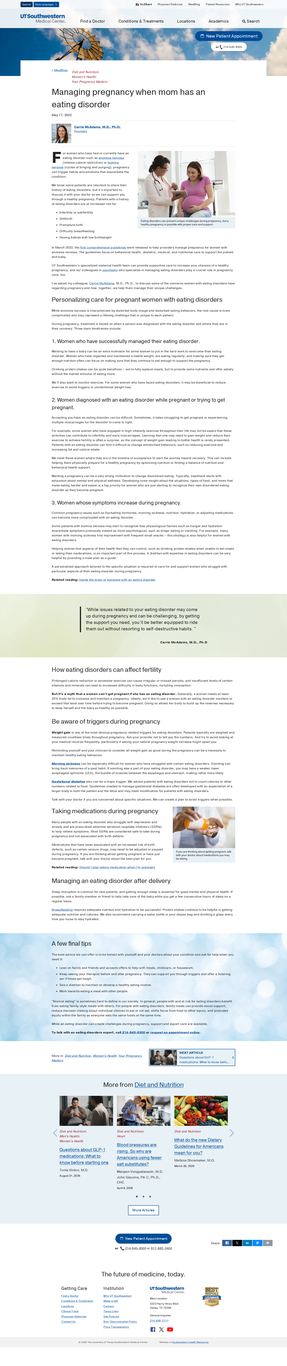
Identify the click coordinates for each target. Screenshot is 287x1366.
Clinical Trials (69, 1311)
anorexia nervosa (111, 158)
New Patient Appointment (231, 36)
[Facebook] (153, 1331)
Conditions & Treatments (141, 21)
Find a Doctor (92, 21)
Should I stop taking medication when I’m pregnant (117, 867)
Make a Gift (110, 1301)
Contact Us (68, 1322)
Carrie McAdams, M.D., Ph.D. (97, 127)
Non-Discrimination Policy (120, 1322)
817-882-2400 (161, 1248)
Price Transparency (116, 1327)
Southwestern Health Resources (190, 1342)
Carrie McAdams (101, 283)
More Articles (143, 1210)
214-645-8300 (133, 1032)
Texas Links (111, 1311)
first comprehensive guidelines (103, 247)
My (146, 4)
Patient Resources (217, 4)
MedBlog (194, 4)
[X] (161, 1331)
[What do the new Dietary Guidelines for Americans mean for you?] (201, 1111)
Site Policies (111, 1316)
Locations (186, 21)
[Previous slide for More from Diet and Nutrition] (57, 1133)
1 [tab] (137, 1197)
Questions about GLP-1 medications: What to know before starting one (204, 1057)
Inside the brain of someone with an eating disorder (117, 580)
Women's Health (105, 1056)
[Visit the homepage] (43, 18)
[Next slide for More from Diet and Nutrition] (230, 1133)
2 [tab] (143, 1197)
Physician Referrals (170, 4)
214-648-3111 (159, 1321)
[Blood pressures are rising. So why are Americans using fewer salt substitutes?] (143, 1111)
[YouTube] (170, 1331)
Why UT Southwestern (249, 4)
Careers (108, 1306)
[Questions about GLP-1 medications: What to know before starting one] (86, 1111)
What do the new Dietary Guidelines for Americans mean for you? (199, 1146)
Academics (219, 21)
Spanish (26, 4)
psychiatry (110, 270)
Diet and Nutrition (78, 1056)
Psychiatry (80, 131)
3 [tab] (150, 1197)
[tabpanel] (86, 1137)
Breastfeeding (62, 910)
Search (253, 21)
